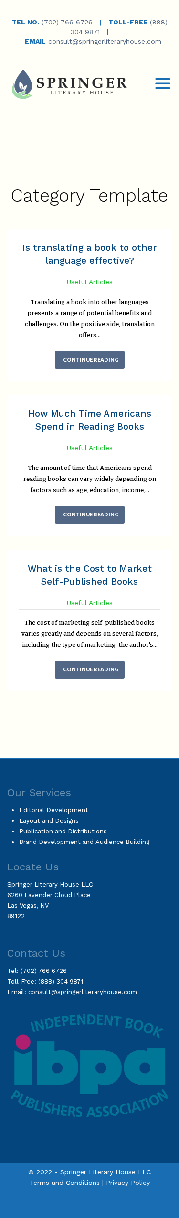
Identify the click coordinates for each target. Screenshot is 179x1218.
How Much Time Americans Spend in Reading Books (89, 420)
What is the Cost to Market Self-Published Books (90, 575)
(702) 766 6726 (67, 22)
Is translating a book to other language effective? (89, 254)
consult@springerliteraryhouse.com (104, 41)
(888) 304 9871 (60, 981)
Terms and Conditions (65, 1182)
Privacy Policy (128, 1182)
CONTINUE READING (91, 359)
